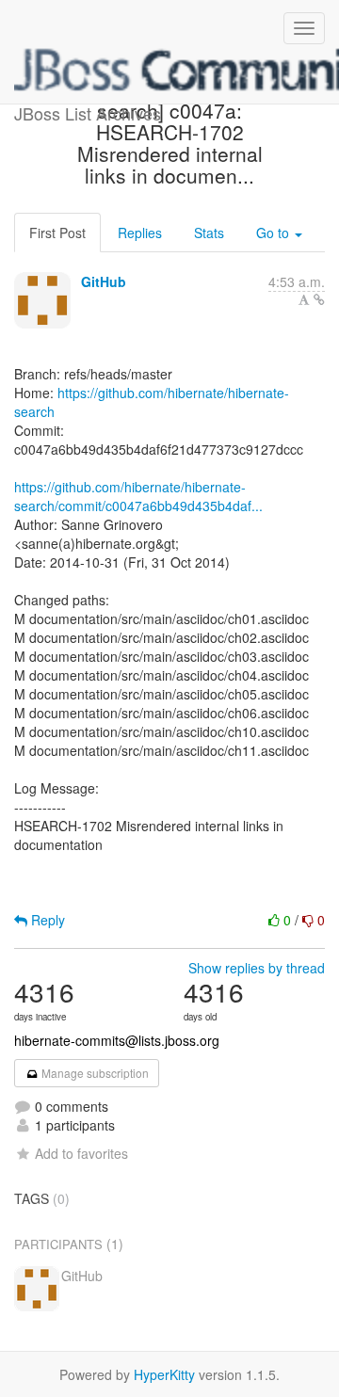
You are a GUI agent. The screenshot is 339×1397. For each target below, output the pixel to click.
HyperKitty (164, 1374)
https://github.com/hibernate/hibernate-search (151, 402)
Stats (209, 232)
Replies (140, 232)
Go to (274, 232)
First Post (57, 232)
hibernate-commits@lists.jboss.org (116, 1040)
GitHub (103, 281)
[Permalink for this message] (319, 299)
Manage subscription (94, 1073)
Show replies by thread (256, 967)
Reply (46, 919)
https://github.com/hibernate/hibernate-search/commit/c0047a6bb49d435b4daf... (138, 496)
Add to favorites (81, 1153)
